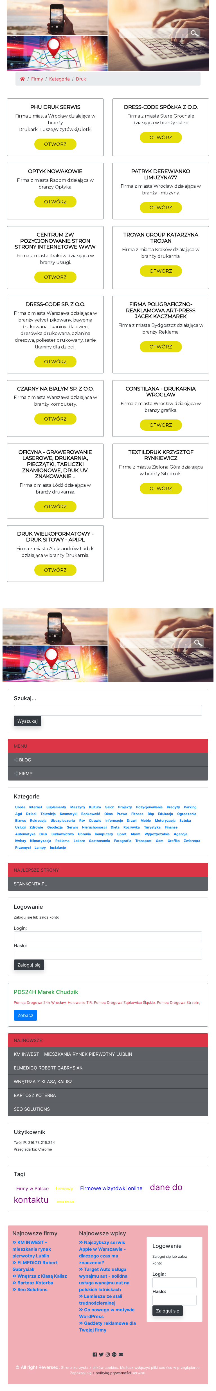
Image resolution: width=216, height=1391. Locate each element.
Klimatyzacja (40, 841)
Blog (24, 760)
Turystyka (152, 827)
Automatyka (25, 834)
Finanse (171, 827)
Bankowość (90, 814)
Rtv (82, 820)
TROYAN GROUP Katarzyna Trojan (160, 238)
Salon (109, 807)
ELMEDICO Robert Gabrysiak (48, 1068)
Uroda (20, 807)
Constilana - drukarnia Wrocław (161, 392)
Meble (146, 820)
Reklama (62, 841)
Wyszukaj (27, 721)
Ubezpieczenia (63, 820)
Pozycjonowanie (149, 807)
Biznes (20, 820)
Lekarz (79, 841)
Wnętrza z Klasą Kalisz (43, 1081)
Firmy (37, 79)
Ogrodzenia (186, 814)
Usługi (20, 827)
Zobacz (25, 1015)
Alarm (135, 834)
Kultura (95, 807)
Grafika (174, 841)
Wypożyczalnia (157, 834)
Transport (143, 841)
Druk (43, 834)
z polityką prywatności (112, 1373)
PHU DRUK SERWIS (55, 107)
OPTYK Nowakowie (55, 171)
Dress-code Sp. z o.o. (55, 304)
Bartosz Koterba (35, 1095)
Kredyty (173, 807)
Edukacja (165, 814)
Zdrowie (36, 827)
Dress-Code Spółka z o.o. (161, 107)
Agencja (180, 834)
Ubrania (84, 834)
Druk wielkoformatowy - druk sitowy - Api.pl (55, 537)
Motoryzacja (165, 820)
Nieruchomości (94, 827)
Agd (18, 814)
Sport (122, 834)
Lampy (40, 847)
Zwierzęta (192, 841)
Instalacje (58, 847)
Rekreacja (38, 820)
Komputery (104, 834)
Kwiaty (20, 841)
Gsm (159, 841)
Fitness (137, 814)
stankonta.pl (30, 884)
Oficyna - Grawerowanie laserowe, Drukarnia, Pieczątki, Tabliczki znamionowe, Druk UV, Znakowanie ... (55, 464)
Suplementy (56, 807)
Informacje (114, 820)
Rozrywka (131, 827)
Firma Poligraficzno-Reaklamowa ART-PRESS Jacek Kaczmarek (160, 310)
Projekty (125, 807)
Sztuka (185, 820)
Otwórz (55, 144)
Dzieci (31, 814)
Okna (108, 814)
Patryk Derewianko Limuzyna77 (160, 174)
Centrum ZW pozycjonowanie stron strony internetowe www (55, 241)
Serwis (72, 827)
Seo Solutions (32, 1109)
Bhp (151, 814)
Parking (190, 807)
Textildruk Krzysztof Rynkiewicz (161, 455)
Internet (35, 807)
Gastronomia (99, 841)
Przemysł (23, 847)
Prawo (122, 814)
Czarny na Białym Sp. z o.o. (55, 389)
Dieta (115, 827)
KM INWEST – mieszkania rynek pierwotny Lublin (73, 1054)
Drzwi (131, 820)
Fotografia (122, 841)
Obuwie (95, 820)
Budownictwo (62, 834)
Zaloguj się (28, 965)
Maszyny (77, 807)
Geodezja (55, 827)
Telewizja (48, 814)
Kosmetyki (68, 814)
